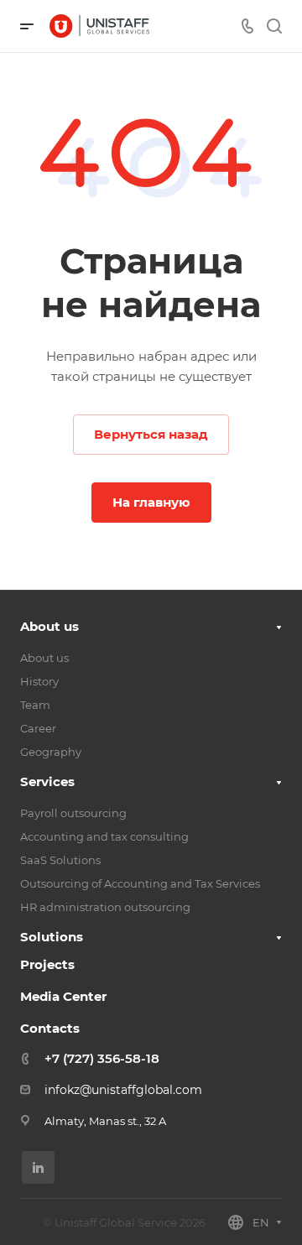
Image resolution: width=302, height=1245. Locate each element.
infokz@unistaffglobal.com (123, 1089)
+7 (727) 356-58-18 (101, 1058)
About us (49, 626)
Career (38, 728)
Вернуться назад (151, 434)
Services (47, 781)
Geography (50, 751)
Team (35, 704)
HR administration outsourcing (105, 907)
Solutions (51, 937)
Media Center (63, 996)
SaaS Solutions (60, 860)
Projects (47, 964)
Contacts (50, 1028)
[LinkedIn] (38, 1167)
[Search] (274, 26)
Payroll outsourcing (73, 813)
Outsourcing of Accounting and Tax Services (140, 883)
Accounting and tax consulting (104, 836)
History (39, 681)
